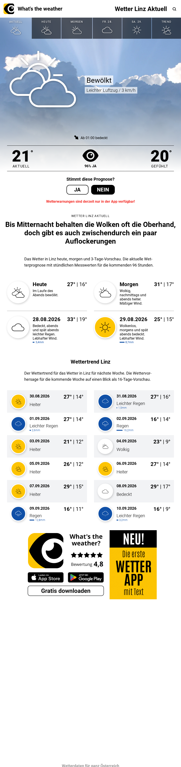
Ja (77, 190)
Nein (103, 190)
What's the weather (40, 9)
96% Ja (90, 166)
